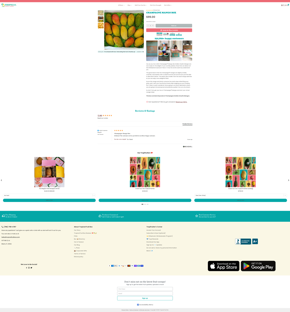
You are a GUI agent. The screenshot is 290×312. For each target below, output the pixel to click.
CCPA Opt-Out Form (144, 310)
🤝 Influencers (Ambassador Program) (160, 236)
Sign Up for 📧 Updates (154, 245)
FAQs (75, 236)
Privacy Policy (125, 310)
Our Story (77, 230)
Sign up (145, 298)
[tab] (187, 124)
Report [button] (131, 139)
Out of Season (79, 242)
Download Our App (153, 242)
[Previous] (1, 180)
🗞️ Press (77, 248)
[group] (105, 115)
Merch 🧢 (150, 251)
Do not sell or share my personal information (162, 248)
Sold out (173, 26)
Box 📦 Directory (79, 239)
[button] (169, 10)
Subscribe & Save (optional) (156, 233)
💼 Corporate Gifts (80, 251)
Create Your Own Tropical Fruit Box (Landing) (240, 188)
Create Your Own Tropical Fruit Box (145, 188)
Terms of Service (79, 254)
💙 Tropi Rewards (152, 239)
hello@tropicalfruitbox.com (11, 237)
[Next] (288, 180)
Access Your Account (154, 230)
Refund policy (78, 257)
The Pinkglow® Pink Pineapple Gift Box (49, 188)
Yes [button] (128, 139)
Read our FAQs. (181, 102)
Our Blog (77, 245)
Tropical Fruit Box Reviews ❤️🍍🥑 (85, 233)
